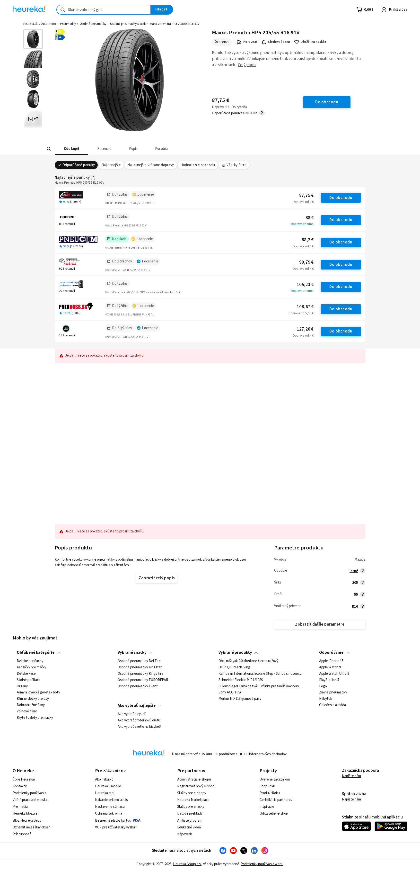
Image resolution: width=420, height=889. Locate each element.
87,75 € (306, 195)
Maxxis (360, 559)
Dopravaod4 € (303, 246)
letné (354, 571)
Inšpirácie (267, 806)
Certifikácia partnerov (276, 799)
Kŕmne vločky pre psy (33, 698)
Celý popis (247, 65)
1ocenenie (145, 194)
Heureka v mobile (108, 786)
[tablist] (174, 149)
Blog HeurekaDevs (27, 820)
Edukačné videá (189, 827)
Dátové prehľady (189, 813)
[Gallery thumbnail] (33, 39)
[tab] (71, 149)
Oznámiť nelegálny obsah (32, 827)
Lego (323, 686)
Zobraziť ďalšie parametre (319, 624)
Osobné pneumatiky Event (138, 686)
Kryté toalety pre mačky (35, 717)
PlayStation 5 (329, 680)
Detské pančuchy (30, 661)
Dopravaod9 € (303, 202)
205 (355, 582)
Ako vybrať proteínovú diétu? (140, 720)
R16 (355, 606)
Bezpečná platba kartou (113, 820)
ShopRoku (267, 786)
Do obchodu (340, 198)
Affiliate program (189, 820)
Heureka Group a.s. (187, 864)
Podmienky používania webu (262, 864)
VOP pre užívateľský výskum (116, 827)
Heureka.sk (30, 24)
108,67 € (305, 307)
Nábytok (325, 698)
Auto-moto (48, 24)
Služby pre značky (190, 806)
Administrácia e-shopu (194, 779)
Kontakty (20, 786)
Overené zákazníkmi (275, 779)
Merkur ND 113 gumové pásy (240, 698)
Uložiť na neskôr (313, 42)
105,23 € (305, 284)
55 (356, 594)
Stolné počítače (29, 680)
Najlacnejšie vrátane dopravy (150, 165)
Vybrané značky (132, 653)
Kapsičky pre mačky (31, 667)
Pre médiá (20, 806)
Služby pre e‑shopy (191, 793)
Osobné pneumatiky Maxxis (128, 24)
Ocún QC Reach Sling (234, 667)
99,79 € (306, 262)
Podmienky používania (29, 793)
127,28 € (305, 329)
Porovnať (250, 42)
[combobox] (103, 10)
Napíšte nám (351, 776)
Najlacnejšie (111, 165)
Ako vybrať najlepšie (137, 706)
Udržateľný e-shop (274, 813)
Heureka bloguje (25, 813)
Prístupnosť (22, 834)
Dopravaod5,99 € (301, 313)
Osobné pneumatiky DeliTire (139, 661)
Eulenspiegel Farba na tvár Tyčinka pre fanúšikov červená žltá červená (261, 686)
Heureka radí (104, 793)
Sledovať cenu (279, 42)
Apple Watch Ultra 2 (334, 673)
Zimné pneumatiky (333, 692)
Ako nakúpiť (104, 779)
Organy (22, 686)
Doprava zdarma (302, 224)
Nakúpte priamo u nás (111, 799)
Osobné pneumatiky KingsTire (140, 673)
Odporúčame (331, 653)
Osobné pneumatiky (93, 24)
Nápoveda (184, 834)
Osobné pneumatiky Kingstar (140, 667)
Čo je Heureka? (24, 779)
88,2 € (308, 240)
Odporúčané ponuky (78, 165)
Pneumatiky (68, 24)
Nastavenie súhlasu (110, 806)
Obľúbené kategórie (35, 653)
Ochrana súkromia (108, 813)
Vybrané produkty (235, 653)
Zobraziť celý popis (157, 578)
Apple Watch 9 (330, 667)
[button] (71, 149)
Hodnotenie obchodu (197, 165)
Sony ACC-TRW (230, 692)
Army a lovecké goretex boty (38, 692)
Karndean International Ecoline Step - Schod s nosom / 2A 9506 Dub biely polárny (261, 673)
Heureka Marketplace (193, 799)
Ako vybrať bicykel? (132, 714)
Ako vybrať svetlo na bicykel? (139, 726)
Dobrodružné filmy (31, 705)
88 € (310, 218)
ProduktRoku (270, 793)
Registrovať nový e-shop (196, 786)
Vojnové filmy (27, 711)
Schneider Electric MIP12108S (241, 680)
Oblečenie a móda (332, 705)
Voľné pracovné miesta (30, 799)
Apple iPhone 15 (331, 661)
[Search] (48, 148)
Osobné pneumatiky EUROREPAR (143, 680)
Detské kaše (26, 673)
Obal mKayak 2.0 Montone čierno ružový (248, 661)
